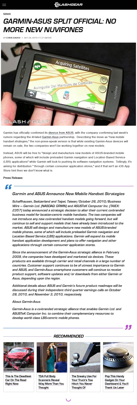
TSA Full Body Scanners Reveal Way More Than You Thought (51, 382)
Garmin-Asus (50, 137)
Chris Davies (13, 38)
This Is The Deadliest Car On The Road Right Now (18, 380)
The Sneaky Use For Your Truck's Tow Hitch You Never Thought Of (84, 382)
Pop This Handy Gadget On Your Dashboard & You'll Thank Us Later (116, 382)
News (7, 14)
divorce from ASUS (61, 133)
